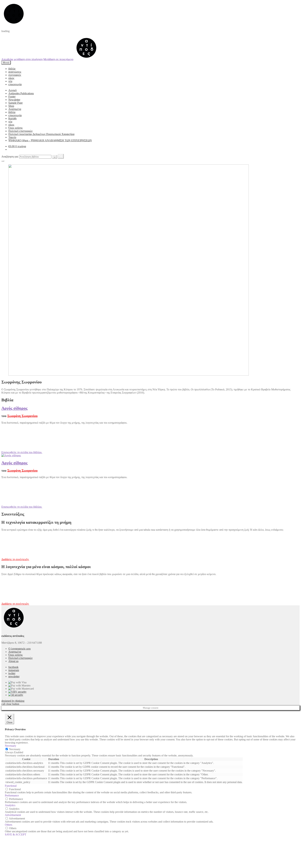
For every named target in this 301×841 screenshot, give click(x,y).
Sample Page (15, 102)
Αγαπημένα (14, 109)
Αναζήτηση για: (9, 156)
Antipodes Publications (21, 93)
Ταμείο (12, 137)
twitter (11, 673)
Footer (12, 96)
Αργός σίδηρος (14, 408)
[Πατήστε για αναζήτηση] (61, 156)
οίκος (11, 78)
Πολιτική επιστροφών (20, 130)
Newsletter (14, 99)
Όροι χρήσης (15, 127)
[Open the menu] (2, 161)
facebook (13, 667)
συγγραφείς (14, 74)
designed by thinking (12, 700)
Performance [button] (12, 795)
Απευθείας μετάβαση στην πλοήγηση (22, 59)
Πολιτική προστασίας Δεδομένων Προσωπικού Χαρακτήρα (41, 134)
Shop (11, 105)
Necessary (14, 749)
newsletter (14, 676)
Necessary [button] (10, 745)
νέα (10, 81)
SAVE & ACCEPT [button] (15, 834)
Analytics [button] (10, 805)
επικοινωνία (15, 84)
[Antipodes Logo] (86, 59)
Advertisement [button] (13, 815)
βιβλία (11, 68)
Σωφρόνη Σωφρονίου (22, 416)
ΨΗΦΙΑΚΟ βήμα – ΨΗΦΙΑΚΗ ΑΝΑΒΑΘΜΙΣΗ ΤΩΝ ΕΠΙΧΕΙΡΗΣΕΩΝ (50, 140)
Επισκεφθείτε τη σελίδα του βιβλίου (21, 452)
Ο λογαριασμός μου (19, 648)
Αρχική (12, 90)
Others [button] (8, 824)
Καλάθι (12, 118)
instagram (13, 670)
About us (13, 661)
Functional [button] (11, 785)
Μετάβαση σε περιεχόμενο (58, 59)
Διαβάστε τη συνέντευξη (15, 559)
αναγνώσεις (14, 71)
